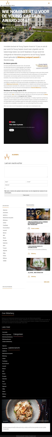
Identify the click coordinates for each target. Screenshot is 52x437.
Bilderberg (7, 27)
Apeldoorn (5, 215)
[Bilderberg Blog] (26, 3)
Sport (4, 245)
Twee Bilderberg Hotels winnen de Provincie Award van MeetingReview (38, 223)
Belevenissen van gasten (8, 217)
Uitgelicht (40, 27)
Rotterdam (5, 243)
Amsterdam (5, 212)
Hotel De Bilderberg (36, 87)
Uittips (4, 253)
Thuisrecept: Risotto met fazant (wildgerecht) (26, 425)
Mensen (34, 27)
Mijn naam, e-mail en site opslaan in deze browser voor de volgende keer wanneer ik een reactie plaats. (25, 191)
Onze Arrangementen (6, 334)
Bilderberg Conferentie (12, 84)
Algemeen (14, 27)
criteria (46, 94)
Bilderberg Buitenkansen (7, 336)
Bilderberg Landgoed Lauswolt (28, 57)
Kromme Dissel (6, 227)
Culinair (4, 222)
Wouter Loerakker (35, 228)
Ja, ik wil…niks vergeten (35, 272)
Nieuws (4, 237)
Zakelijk (46, 27)
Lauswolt (28, 27)
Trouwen (5, 248)
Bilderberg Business (6, 339)
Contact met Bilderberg (7, 341)
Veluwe (4, 255)
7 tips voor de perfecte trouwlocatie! (35, 247)
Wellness (5, 258)
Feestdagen (5, 225)
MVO (4, 235)
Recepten (5, 240)
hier (13, 94)
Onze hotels (4, 332)
